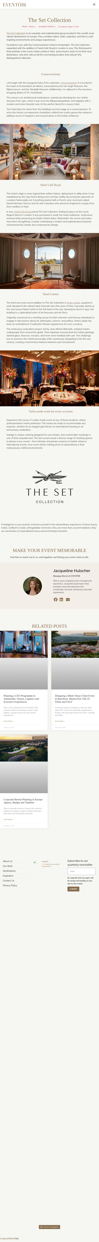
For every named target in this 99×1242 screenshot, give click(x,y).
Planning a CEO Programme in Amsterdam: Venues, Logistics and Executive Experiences (21, 698)
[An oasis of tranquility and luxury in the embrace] (59, 1044)
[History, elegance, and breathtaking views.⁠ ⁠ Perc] (49, 1147)
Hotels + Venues (28, 27)
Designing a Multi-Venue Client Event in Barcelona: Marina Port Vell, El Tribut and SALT (74, 698)
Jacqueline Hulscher (46, 27)
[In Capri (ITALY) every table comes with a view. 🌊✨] (38, 1036)
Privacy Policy (10, 885)
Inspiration (8, 875)
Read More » (9, 721)
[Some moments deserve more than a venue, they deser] (59, 1163)
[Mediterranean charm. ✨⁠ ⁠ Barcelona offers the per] (38, 1152)
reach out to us (30, 557)
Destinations (9, 871)
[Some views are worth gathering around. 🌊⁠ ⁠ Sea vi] (38, 927)
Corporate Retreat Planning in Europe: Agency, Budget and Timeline (23, 801)
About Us (7, 861)
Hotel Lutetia (73, 302)
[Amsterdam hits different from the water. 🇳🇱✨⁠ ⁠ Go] (59, 920)
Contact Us (8, 880)
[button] (94, 4)
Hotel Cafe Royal (22, 211)
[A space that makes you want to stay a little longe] (49, 918)
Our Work (8, 866)
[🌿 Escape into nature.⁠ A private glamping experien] (49, 1040)
